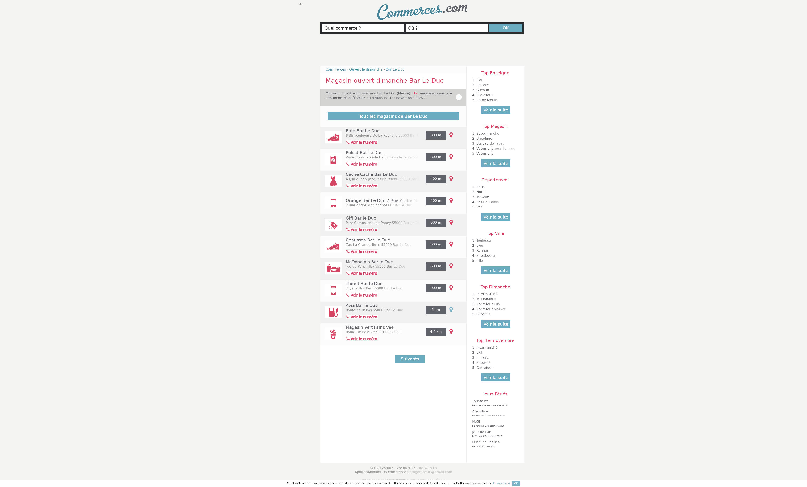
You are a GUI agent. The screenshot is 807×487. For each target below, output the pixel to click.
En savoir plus (501, 483)
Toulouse (483, 240)
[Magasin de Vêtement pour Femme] (331, 184)
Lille (479, 261)
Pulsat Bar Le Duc (364, 152)
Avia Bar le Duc (362, 305)
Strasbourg (485, 256)
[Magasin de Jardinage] (331, 337)
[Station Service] (331, 315)
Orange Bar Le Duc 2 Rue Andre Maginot (388, 200)
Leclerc (482, 85)
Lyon (480, 245)
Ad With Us (428, 468)
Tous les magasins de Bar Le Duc (393, 116)
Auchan (482, 90)
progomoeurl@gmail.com (430, 472)
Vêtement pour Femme (495, 149)
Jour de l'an (487, 433)
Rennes (482, 251)
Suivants (410, 358)
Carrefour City (488, 304)
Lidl (479, 80)
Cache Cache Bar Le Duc (371, 174)
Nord (480, 192)
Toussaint (489, 402)
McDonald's (486, 299)
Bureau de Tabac (490, 143)
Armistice (488, 413)
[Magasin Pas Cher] (331, 227)
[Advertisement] (422, 51)
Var (479, 207)
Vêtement (484, 154)
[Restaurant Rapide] (331, 271)
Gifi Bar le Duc (361, 218)
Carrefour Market (490, 309)
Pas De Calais (487, 202)
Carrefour (484, 95)
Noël (488, 423)
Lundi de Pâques (486, 444)
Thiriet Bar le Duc (364, 283)
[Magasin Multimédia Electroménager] (331, 162)
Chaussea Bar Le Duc (368, 239)
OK (506, 27)
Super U (483, 314)
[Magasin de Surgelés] (331, 293)
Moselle (482, 197)
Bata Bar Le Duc (362, 130)
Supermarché (487, 133)
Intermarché (486, 294)
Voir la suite (496, 110)
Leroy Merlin (486, 100)
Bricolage (484, 138)
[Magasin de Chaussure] (331, 140)
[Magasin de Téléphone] (331, 206)
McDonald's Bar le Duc (369, 261)
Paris (480, 187)
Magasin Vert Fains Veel (370, 327)
